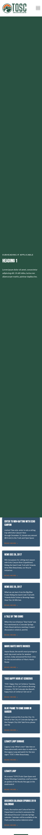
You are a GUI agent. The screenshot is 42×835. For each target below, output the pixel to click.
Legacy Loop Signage (14, 741)
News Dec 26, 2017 (13, 554)
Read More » (11, 543)
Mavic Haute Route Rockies (17, 646)
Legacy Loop (10, 771)
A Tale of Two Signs (13, 616)
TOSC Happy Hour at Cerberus (18, 678)
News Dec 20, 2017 (13, 587)
